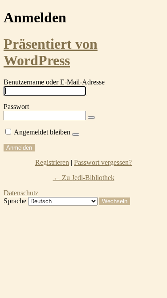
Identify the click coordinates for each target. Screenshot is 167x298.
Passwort (16, 106)
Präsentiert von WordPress (51, 52)
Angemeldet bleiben (42, 132)
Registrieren (52, 162)
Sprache (15, 201)
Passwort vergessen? (103, 162)
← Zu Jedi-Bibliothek (83, 177)
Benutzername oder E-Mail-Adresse (54, 82)
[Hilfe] (75, 134)
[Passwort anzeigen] (91, 117)
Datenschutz (21, 193)
